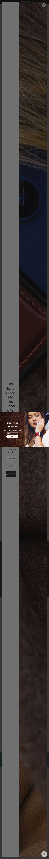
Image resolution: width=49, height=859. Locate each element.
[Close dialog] (47, 413)
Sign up (12, 436)
